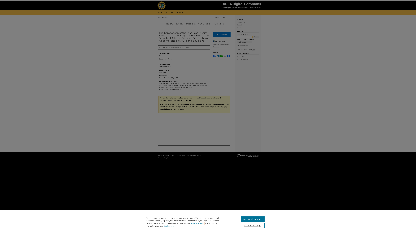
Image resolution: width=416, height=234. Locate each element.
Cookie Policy (169, 226)
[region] (208, 222)
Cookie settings (197, 223)
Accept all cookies (252, 219)
